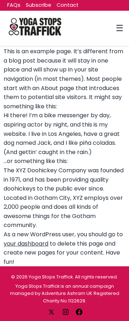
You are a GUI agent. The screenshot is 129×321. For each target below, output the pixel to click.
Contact (67, 5)
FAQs (13, 5)
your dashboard (26, 243)
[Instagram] (66, 311)
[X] (52, 311)
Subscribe (38, 5)
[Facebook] (79, 311)
